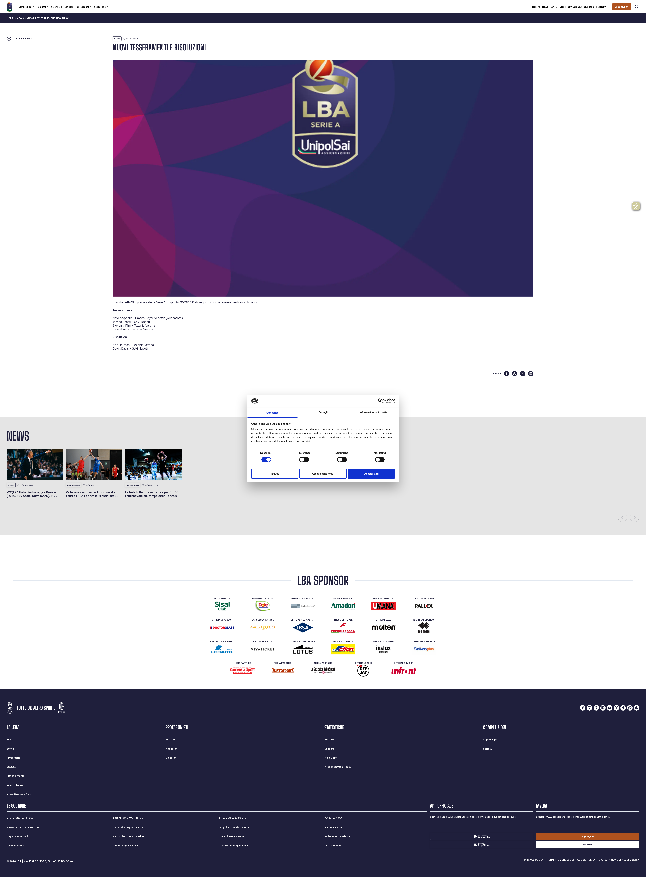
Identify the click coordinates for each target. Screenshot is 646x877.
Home (10, 18)
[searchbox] (323, 4)
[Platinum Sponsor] (262, 606)
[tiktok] (623, 708)
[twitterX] (616, 708)
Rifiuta (275, 473)
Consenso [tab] (272, 412)
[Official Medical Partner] (303, 627)
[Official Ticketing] (262, 649)
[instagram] (589, 708)
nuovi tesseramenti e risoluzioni (48, 18)
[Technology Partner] (262, 627)
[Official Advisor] (403, 671)
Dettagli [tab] (323, 412)
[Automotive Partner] (303, 606)
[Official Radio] (363, 671)
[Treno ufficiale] (343, 627)
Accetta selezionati (323, 473)
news (20, 18)
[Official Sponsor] (383, 606)
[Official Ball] (383, 627)
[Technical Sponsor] (424, 627)
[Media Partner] (242, 671)
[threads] (596, 708)
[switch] (304, 459)
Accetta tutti (371, 473)
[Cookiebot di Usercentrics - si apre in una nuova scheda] (380, 400)
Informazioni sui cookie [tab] (373, 412)
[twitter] (522, 373)
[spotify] (636, 708)
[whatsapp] (514, 373)
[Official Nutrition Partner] (343, 649)
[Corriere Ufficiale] (424, 649)
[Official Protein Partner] (343, 606)
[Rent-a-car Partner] (222, 649)
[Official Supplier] (383, 649)
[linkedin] (530, 373)
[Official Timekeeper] (303, 649)
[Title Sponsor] (222, 606)
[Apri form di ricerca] (636, 6)
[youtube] (609, 708)
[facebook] (506, 373)
